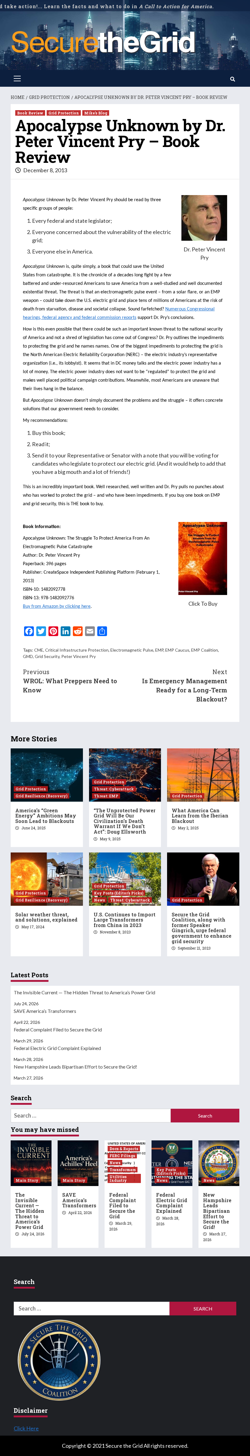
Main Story (27, 1180)
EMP (159, 650)
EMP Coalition (204, 650)
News (99, 900)
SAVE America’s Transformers (45, 1011)
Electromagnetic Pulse (131, 650)
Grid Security (47, 656)
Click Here (26, 1428)
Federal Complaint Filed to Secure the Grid (58, 1029)
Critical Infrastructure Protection (77, 650)
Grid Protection (63, 112)
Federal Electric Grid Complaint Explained (57, 1048)
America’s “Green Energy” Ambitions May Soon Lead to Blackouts (45, 815)
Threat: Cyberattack (114, 788)
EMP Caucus (177, 650)
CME (38, 650)
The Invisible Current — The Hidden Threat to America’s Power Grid (84, 992)
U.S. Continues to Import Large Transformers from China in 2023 (124, 919)
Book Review (30, 112)
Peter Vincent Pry (78, 656)
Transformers (122, 1169)
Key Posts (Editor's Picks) (118, 893)
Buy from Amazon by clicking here (57, 606)
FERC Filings (122, 1155)
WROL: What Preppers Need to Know (70, 681)
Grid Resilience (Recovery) (41, 795)
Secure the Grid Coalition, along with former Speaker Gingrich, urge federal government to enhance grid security (201, 927)
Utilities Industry (118, 1178)
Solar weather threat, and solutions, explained (46, 917)
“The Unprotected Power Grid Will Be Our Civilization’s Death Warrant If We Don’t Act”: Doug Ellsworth (124, 821)
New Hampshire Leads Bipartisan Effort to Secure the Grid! (75, 1066)
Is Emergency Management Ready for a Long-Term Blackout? (184, 685)
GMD (28, 656)
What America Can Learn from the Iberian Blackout (200, 815)
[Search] (232, 79)
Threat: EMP (106, 795)
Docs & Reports (123, 1148)
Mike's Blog (95, 112)
